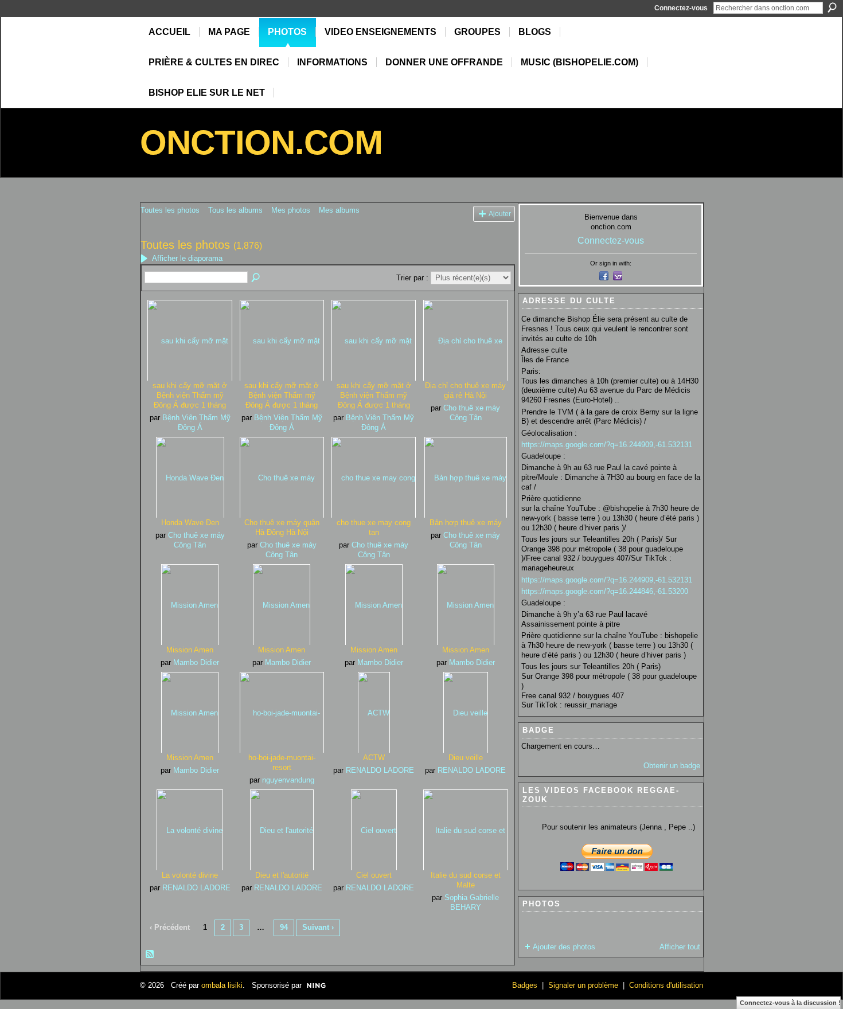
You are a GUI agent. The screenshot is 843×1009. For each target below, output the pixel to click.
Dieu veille (465, 757)
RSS (150, 954)
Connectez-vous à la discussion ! (790, 1002)
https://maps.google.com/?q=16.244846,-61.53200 (604, 591)
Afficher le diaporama (187, 258)
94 (284, 927)
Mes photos (290, 210)
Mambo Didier (196, 662)
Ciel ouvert (374, 875)
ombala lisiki (222, 985)
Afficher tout (679, 946)
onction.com (261, 142)
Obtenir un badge (671, 765)
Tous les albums (235, 210)
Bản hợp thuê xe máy (466, 522)
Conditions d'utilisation (666, 985)
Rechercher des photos (256, 278)
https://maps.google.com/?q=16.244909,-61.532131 (606, 444)
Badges (524, 985)
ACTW (374, 757)
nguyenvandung (288, 780)
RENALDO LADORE (380, 770)
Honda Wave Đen (190, 522)
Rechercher (832, 7)
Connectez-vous (681, 8)
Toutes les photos (170, 210)
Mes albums (339, 210)
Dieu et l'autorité (282, 875)
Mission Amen (189, 650)
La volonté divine (190, 875)
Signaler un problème (583, 985)
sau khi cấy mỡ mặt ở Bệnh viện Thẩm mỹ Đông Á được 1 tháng (190, 395)
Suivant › (318, 927)
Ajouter (500, 213)
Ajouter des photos (564, 946)
